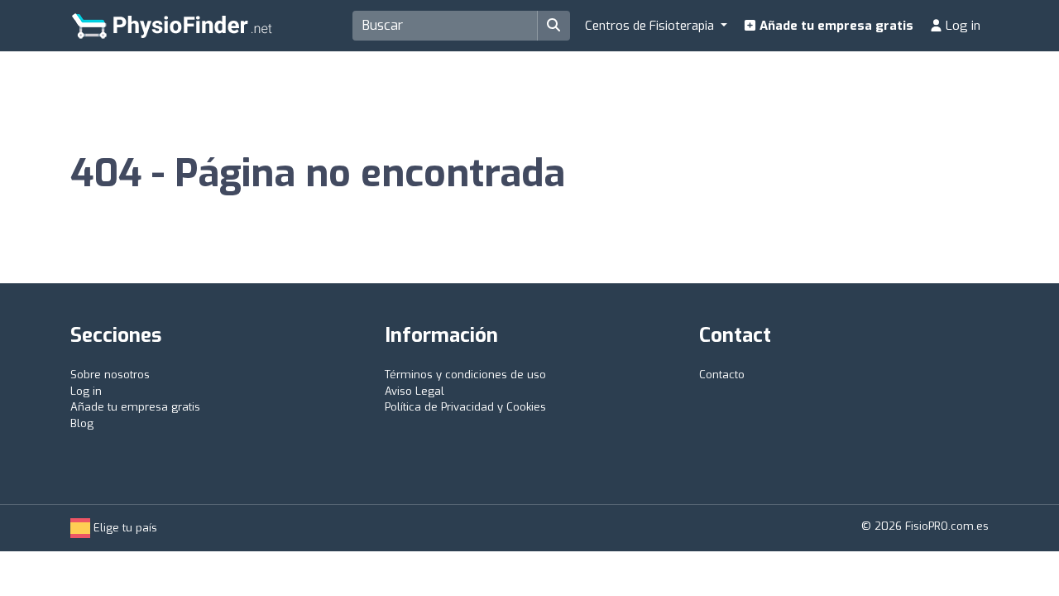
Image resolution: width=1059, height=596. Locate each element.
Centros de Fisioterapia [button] (651, 25)
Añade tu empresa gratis (834, 25)
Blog (81, 423)
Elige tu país (123, 528)
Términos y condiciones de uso (465, 375)
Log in (961, 25)
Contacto (722, 375)
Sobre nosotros (110, 375)
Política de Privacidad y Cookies (465, 407)
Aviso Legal (414, 391)
